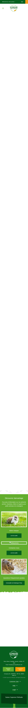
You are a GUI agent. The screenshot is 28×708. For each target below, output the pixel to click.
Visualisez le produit (14, 199)
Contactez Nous (20, 669)
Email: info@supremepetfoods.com (14, 664)
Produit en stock (14, 203)
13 (22, 485)
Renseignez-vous (14, 638)
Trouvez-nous (8, 669)
